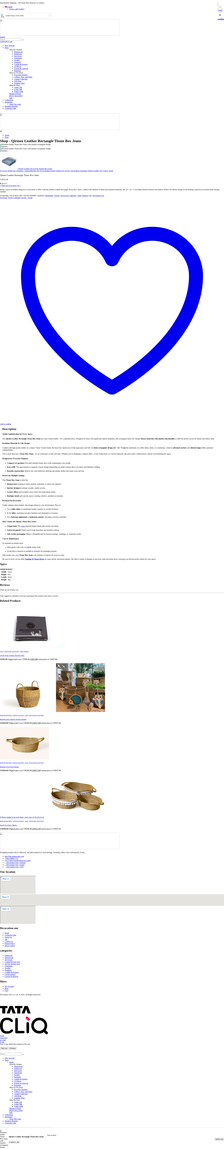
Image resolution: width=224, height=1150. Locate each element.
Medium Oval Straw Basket (9, 767)
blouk (11, 1062)
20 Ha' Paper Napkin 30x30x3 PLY (12, 655)
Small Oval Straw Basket (8, 825)
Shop (7, 48)
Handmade (49, 196)
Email (30, 198)
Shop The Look (15, 104)
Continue (13, 1048)
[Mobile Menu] (0, 112)
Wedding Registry (11, 106)
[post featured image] (32, 648)
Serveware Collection (68, 196)
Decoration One (98, 196)
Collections (9, 100)
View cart (4, 1048)
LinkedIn (16, 198)
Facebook (3, 198)
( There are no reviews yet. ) (10, 186)
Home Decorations (6, 715)
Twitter (10, 198)
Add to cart (219, 1139)
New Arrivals (10, 45)
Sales (2, 651)
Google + (24, 198)
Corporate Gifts (10, 108)
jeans (23, 526)
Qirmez (57, 196)
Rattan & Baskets (18, 715)
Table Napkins (82, 196)
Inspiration (8, 102)
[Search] (23, 1054)
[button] (2, 37)
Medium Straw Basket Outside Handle (13, 719)
